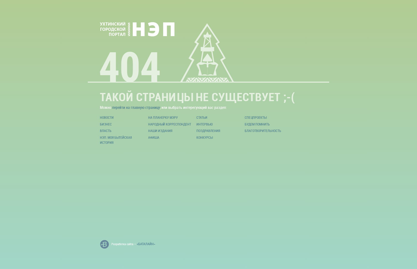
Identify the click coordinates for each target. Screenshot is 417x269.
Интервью (204, 124)
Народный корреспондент (169, 124)
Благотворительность (263, 130)
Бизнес (106, 124)
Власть (105, 130)
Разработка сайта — (133, 244)
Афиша (153, 137)
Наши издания (160, 130)
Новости (107, 117)
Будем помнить (257, 124)
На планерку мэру (163, 117)
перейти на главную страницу (136, 107)
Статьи (201, 117)
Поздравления (208, 130)
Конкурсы (204, 137)
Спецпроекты (255, 117)
